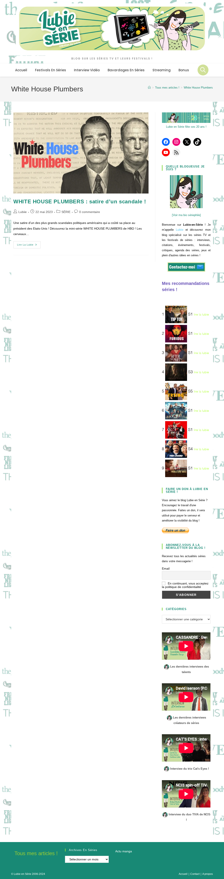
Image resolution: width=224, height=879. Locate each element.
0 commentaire (89, 212)
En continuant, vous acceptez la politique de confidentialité (185, 585)
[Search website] (203, 70)
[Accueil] (149, 87)
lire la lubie (201, 314)
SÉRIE (65, 212)
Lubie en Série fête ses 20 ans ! (186, 126)
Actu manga (123, 851)
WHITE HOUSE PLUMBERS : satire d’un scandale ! (79, 201)
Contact (195, 874)
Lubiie (22, 212)
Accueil (183, 874)
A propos (207, 874)
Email (166, 568)
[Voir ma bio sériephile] (186, 215)
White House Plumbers (198, 87)
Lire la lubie (29, 245)
